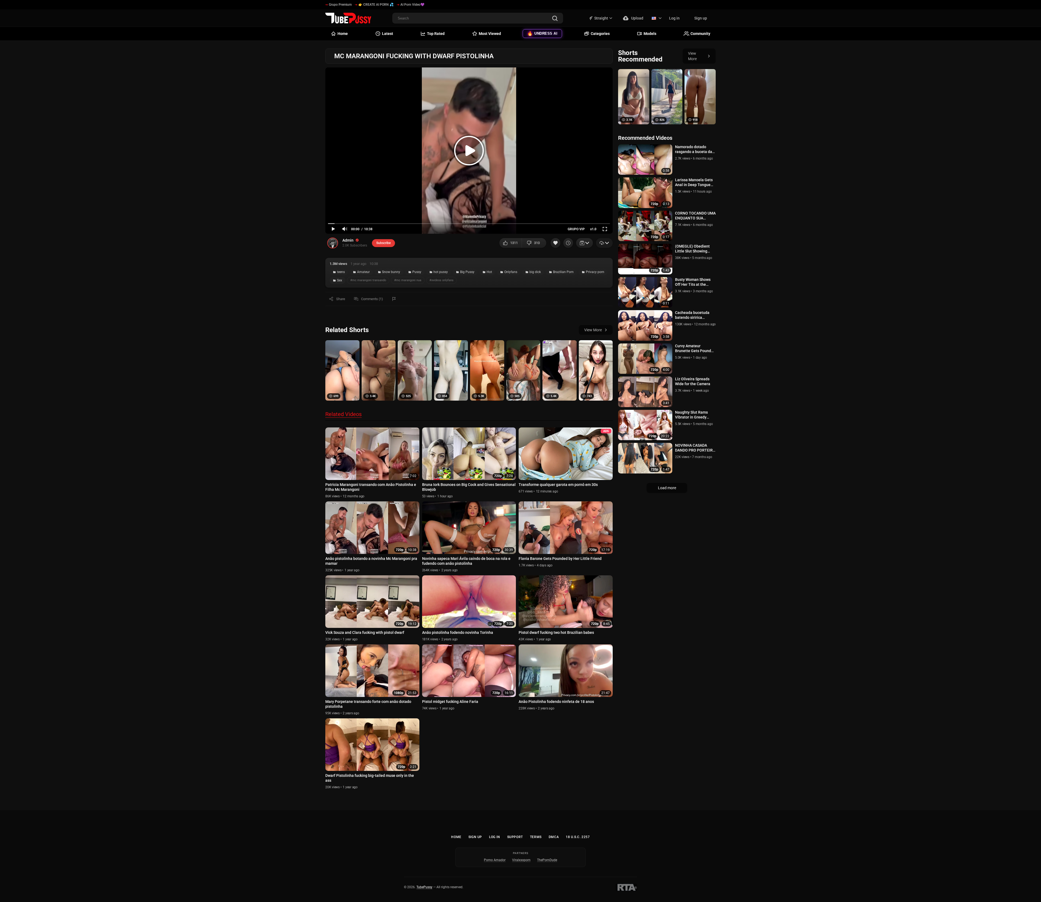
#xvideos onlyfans (441, 280)
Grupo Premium (340, 5)
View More (593, 330)
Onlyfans (510, 272)
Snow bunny (391, 272)
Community (700, 33)
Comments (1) (372, 299)
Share (340, 299)
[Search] (555, 19)
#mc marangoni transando (368, 280)
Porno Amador (495, 860)
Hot (489, 272)
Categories (600, 33)
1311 (514, 243)
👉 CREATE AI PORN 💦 (376, 5)
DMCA (554, 837)
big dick (535, 272)
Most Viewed (490, 33)
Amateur (363, 272)
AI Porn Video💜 (412, 5)
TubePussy (424, 887)
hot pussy (440, 272)
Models (650, 33)
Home (456, 837)
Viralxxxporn (521, 860)
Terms (536, 837)
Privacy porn (595, 272)
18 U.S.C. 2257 (578, 837)
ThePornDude (547, 860)
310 (537, 243)
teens (341, 272)
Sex (339, 280)
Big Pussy (467, 272)
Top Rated (436, 33)
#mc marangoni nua (407, 280)
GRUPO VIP (576, 229)
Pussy (416, 272)
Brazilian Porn (563, 272)
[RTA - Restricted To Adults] (626, 887)
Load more (667, 488)
